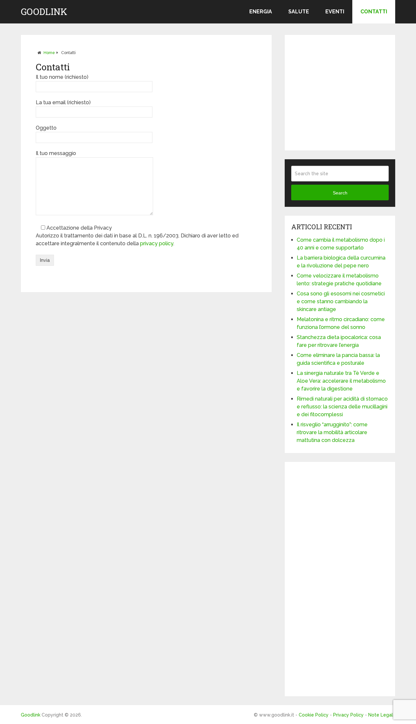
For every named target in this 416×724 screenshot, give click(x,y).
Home (49, 52)
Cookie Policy (314, 714)
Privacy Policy (348, 714)
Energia (260, 11)
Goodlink (44, 11)
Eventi (334, 11)
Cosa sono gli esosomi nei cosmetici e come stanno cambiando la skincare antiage (341, 301)
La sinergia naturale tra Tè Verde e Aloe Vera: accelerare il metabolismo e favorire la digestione (341, 381)
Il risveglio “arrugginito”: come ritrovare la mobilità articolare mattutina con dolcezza (332, 432)
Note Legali (381, 714)
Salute (298, 11)
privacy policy (156, 243)
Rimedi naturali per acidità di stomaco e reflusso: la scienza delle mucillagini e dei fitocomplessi (342, 407)
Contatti (373, 11)
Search (340, 192)
